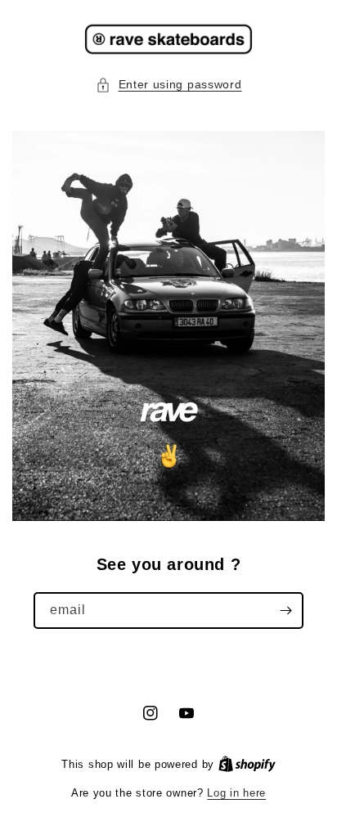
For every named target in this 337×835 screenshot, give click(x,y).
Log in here (236, 793)
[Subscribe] (285, 610)
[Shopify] (247, 764)
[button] (169, 84)
